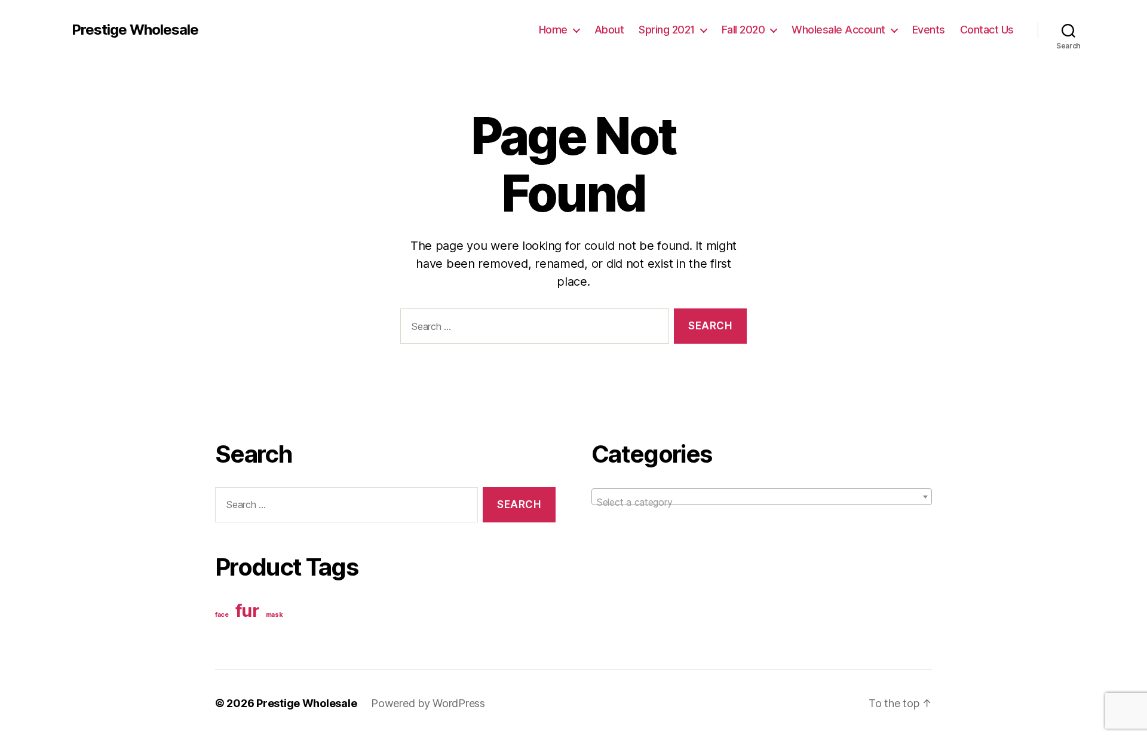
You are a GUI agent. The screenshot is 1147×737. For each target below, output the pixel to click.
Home (553, 29)
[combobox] (761, 496)
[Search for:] (532, 328)
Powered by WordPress (428, 703)
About (609, 29)
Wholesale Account (838, 29)
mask (274, 615)
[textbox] (761, 502)
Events (928, 29)
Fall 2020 (743, 29)
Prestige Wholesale (135, 30)
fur (247, 610)
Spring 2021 (667, 29)
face (222, 615)
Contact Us (987, 29)
